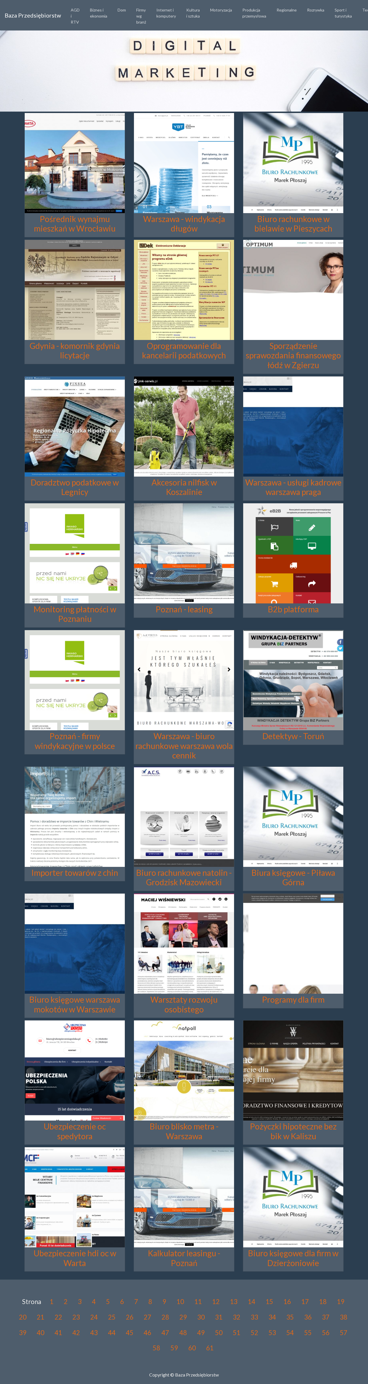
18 (323, 1301)
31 (219, 1317)
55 (308, 1333)
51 (236, 1333)
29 (183, 1317)
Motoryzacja (221, 9)
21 (40, 1317)
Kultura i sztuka (193, 12)
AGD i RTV (75, 15)
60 (192, 1348)
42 (76, 1333)
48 (183, 1333)
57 (343, 1333)
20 (22, 1317)
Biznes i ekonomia (98, 12)
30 (201, 1317)
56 (325, 1333)
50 (219, 1333)
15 (269, 1301)
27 (147, 1317)
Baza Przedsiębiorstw (33, 15)
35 (290, 1317)
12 (216, 1301)
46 (147, 1333)
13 (233, 1301)
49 (201, 1333)
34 (272, 1317)
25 (112, 1317)
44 (112, 1333)
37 (325, 1317)
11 (198, 1301)
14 (251, 1301)
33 (254, 1317)
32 (236, 1317)
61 (210, 1348)
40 (40, 1333)
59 (174, 1348)
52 (254, 1333)
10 (180, 1301)
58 (156, 1348)
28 (165, 1317)
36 (308, 1317)
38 (343, 1317)
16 (287, 1301)
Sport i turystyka (343, 12)
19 (340, 1301)
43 (94, 1333)
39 (22, 1333)
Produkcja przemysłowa (254, 12)
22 (58, 1317)
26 (129, 1317)
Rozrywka (315, 9)
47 (165, 1333)
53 (272, 1333)
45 (129, 1333)
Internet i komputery (166, 12)
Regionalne (287, 9)
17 (305, 1301)
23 (76, 1317)
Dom (122, 9)
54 (290, 1333)
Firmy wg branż (141, 15)
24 (94, 1317)
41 (58, 1333)
